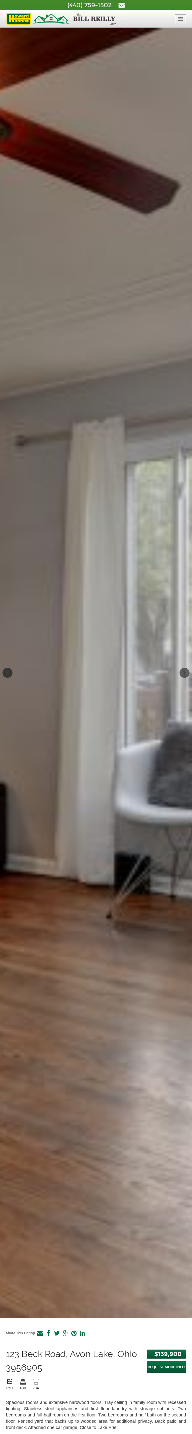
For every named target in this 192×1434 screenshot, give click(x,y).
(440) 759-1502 (91, 5)
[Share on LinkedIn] (82, 1333)
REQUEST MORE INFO (166, 1367)
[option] (96, 673)
